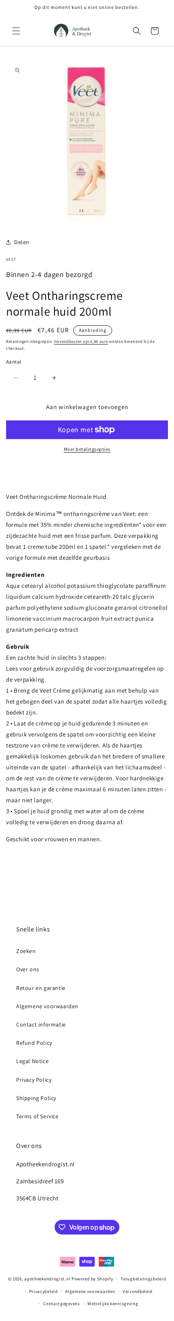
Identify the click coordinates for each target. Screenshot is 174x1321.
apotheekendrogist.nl (47, 1279)
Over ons (27, 969)
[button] (16, 31)
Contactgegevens (61, 1303)
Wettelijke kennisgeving (112, 1303)
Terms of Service (37, 1116)
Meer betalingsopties (87, 449)
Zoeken (26, 951)
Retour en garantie (41, 988)
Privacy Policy (33, 1079)
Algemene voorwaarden (47, 1006)
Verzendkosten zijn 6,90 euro (81, 341)
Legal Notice (32, 1061)
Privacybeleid (43, 1291)
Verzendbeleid (138, 1291)
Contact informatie (41, 1024)
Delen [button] (22, 242)
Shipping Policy (36, 1098)
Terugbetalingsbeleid (143, 1279)
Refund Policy (34, 1042)
